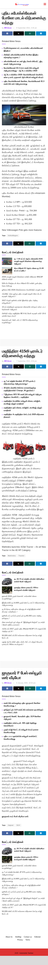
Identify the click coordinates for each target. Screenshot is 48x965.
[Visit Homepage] (22, 4)
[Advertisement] (24, 331)
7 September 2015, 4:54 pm (26, 361)
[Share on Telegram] (41, 33)
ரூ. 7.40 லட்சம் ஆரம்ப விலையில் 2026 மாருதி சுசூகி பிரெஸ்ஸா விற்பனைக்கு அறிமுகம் (28, 261)
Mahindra (12, 556)
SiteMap (18, 937)
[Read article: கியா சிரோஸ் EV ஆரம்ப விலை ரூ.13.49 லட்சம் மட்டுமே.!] (7, 270)
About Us (9, 937)
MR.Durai (8, 28)
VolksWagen (13, 235)
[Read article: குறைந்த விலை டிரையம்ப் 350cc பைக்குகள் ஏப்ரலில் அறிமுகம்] (7, 590)
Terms (27, 940)
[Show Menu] (45, 4)
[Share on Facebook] (7, 33)
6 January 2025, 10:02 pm (26, 683)
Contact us (28, 937)
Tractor (21, 556)
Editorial (37, 937)
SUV (18, 825)
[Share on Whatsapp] (30, 33)
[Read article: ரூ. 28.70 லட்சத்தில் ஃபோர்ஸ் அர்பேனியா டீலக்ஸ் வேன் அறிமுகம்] (7, 581)
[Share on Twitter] (18, 33)
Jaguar (11, 825)
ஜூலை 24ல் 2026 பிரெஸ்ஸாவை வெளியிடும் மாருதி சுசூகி (23, 290)
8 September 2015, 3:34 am (26, 28)
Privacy (20, 940)
